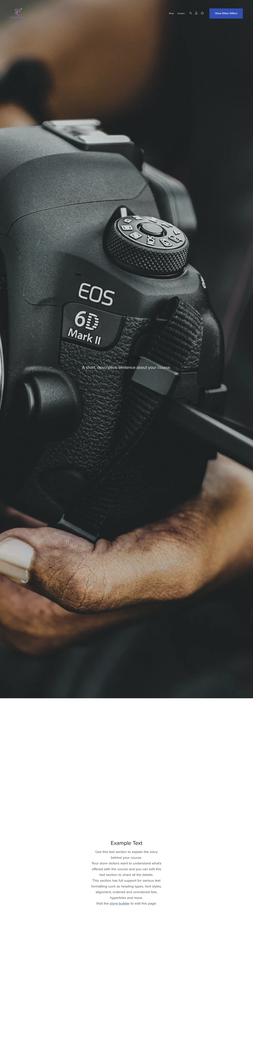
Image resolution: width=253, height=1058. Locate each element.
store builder (120, 903)
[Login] (196, 13)
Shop (171, 13)
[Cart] (203, 13)
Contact (181, 13)
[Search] (190, 13)
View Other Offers (226, 13)
